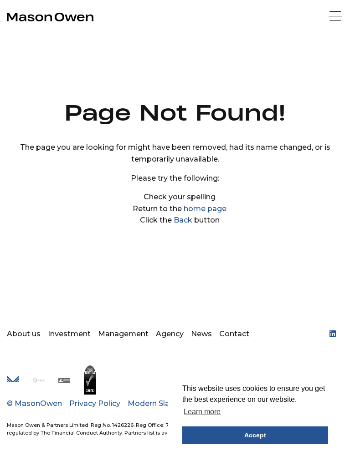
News (201, 333)
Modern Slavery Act (164, 403)
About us (24, 333)
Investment (69, 333)
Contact (234, 333)
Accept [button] (255, 435)
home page (205, 208)
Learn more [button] (202, 411)
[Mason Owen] (50, 17)
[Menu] (336, 17)
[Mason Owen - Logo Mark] (13, 380)
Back (183, 220)
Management (123, 333)
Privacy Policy (94, 403)
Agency (170, 333)
